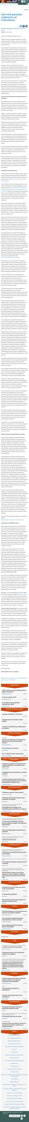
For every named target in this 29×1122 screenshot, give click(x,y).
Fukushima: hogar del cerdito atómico (13, 792)
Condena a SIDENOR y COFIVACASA (12, 714)
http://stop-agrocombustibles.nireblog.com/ (14, 1046)
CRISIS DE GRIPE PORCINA (14, 813)
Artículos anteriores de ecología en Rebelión (14, 1104)
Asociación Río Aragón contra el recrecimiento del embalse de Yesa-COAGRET (14, 1075)
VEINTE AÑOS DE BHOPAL (14, 1001)
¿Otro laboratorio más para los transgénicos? (10, 989)
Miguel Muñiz (4, 801)
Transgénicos (14, 973)
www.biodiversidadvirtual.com (14, 1041)
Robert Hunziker (7, 28)
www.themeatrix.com (14, 1081)
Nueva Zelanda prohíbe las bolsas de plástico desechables (12, 925)
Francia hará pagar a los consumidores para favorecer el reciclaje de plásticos (14, 912)
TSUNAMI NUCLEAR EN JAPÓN (14, 787)
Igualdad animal (14, 1063)
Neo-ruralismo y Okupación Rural (14, 1095)
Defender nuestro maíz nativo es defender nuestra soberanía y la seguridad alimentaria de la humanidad (14, 979)
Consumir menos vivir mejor (14, 1043)
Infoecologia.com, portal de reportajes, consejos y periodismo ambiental (14, 1107)
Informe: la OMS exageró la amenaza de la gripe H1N (13, 830)
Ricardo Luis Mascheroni (6, 755)
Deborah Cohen (5, 826)
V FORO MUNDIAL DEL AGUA (14, 844)
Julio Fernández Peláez (6, 699)
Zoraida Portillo (5, 998)
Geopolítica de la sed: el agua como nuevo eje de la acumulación (13, 888)
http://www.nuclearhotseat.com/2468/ (10, 257)
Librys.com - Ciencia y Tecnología (14, 1093)
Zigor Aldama (4, 1018)
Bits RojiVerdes (14, 1079)
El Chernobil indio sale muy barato (12, 1016)
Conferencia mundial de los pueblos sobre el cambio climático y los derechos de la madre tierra (14, 765)
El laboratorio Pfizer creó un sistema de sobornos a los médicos (13, 953)
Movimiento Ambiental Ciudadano (14, 1098)
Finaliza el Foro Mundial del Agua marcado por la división (14, 853)
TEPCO (7, 474)
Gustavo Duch (4, 896)
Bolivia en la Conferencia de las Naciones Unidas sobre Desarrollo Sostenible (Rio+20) (13, 741)
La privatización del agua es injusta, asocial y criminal (14, 862)
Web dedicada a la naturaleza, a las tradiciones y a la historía (14, 1085)
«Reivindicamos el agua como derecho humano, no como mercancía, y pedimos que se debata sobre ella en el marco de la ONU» (13, 875)
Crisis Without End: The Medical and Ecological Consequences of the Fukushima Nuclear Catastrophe (14, 189)
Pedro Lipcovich (5, 841)
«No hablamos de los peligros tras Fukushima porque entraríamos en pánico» (14, 808)
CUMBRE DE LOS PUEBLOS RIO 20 (14, 733)
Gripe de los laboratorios (9, 839)
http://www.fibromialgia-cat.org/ (14, 1038)
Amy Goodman (4, 775)
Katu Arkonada (5, 750)
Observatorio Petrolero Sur (14, 1035)
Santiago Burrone (5, 890)
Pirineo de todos (14, 1071)
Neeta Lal (3, 1010)
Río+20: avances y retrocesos (10, 748)
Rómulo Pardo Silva (5, 706)
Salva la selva (14, 1052)
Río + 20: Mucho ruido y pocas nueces (12, 753)
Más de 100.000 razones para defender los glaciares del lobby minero (13, 900)
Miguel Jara (4, 956)
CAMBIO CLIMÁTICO (14, 685)
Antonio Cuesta (5, 865)
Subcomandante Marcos (6, 744)
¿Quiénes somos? (14, 1116)
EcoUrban (14, 1049)
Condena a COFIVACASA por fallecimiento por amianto (14, 727)
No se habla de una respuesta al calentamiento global (11, 703)
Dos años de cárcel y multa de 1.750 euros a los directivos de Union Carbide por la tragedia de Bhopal (14, 1025)
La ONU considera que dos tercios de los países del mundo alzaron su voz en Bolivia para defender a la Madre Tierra (14, 780)
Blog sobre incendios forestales (14, 1069)
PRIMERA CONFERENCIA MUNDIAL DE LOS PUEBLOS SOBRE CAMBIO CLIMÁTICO (15, 759)
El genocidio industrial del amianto (14, 709)
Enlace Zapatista (14, 1066)
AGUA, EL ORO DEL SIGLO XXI (14, 882)
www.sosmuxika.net (14, 1057)
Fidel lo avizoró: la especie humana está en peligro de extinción (14, 691)
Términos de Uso (11, 1113)
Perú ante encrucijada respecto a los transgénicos (12, 996)
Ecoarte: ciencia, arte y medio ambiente (14, 1101)
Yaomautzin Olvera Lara (6, 983)
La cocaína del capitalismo (9, 894)
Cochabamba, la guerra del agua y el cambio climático (14, 773)
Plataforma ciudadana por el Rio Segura (14, 1055)
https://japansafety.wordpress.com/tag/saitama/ (12, 519)
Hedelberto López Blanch (6, 693)
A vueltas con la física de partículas (12, 947)
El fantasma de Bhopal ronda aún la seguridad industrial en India (12, 1007)
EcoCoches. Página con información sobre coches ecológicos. (14, 1089)
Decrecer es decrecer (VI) (9, 697)
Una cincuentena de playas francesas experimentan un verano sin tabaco (12, 919)
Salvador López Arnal (6, 949)
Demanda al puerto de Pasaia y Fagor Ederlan (12, 720)
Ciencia (14, 940)
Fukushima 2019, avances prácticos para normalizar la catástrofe (13, 798)
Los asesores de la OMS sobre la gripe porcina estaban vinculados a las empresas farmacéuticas (14, 823)
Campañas (14, 906)
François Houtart (5, 768)
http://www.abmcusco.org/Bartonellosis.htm (14, 1060)
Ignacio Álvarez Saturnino (7, 794)
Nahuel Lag (4, 903)
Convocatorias (14, 931)
